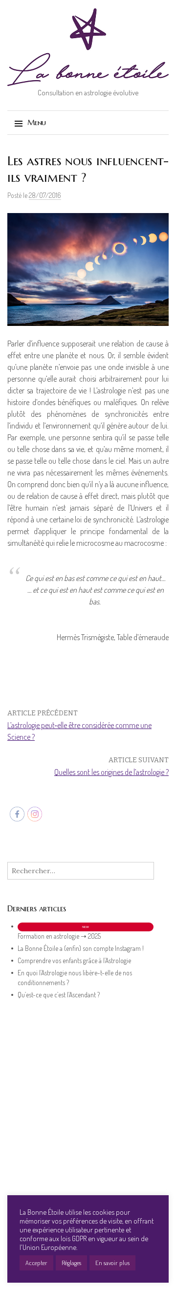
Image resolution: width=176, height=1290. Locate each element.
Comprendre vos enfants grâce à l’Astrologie (74, 960)
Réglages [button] (71, 1263)
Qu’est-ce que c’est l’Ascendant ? (59, 994)
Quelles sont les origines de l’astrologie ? (111, 772)
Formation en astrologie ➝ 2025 (59, 936)
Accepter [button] (36, 1263)
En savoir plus (112, 1263)
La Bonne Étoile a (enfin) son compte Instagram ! (81, 948)
